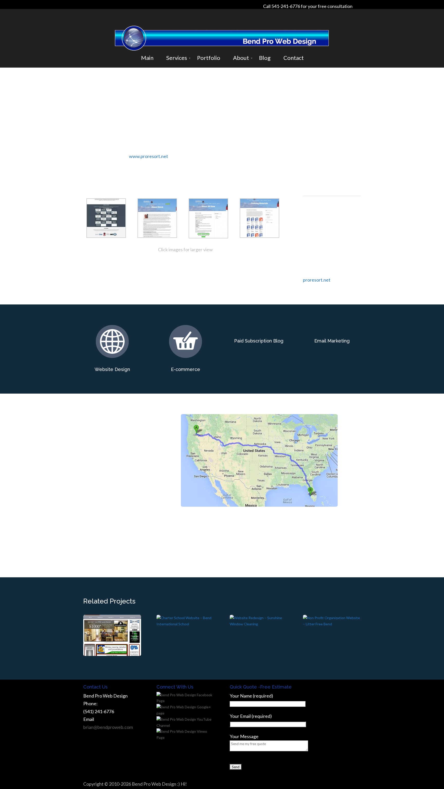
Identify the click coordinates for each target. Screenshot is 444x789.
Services (176, 58)
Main (147, 58)
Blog (265, 58)
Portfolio (208, 58)
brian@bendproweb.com (108, 727)
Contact (293, 58)
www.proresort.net (148, 156)
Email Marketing (332, 341)
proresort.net (316, 280)
